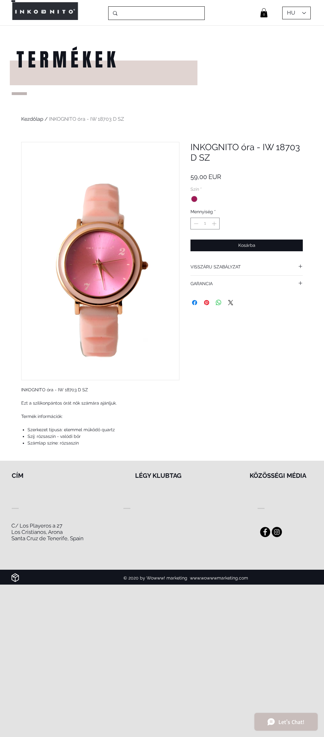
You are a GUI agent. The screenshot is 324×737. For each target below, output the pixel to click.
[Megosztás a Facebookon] (194, 302)
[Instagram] (277, 532)
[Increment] (215, 223)
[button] (264, 12)
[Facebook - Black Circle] (265, 532)
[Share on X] (230, 302)
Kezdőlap (32, 119)
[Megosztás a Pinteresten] (206, 302)
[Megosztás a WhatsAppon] (218, 302)
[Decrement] (195, 223)
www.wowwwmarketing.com (219, 577)
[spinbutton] (205, 223)
